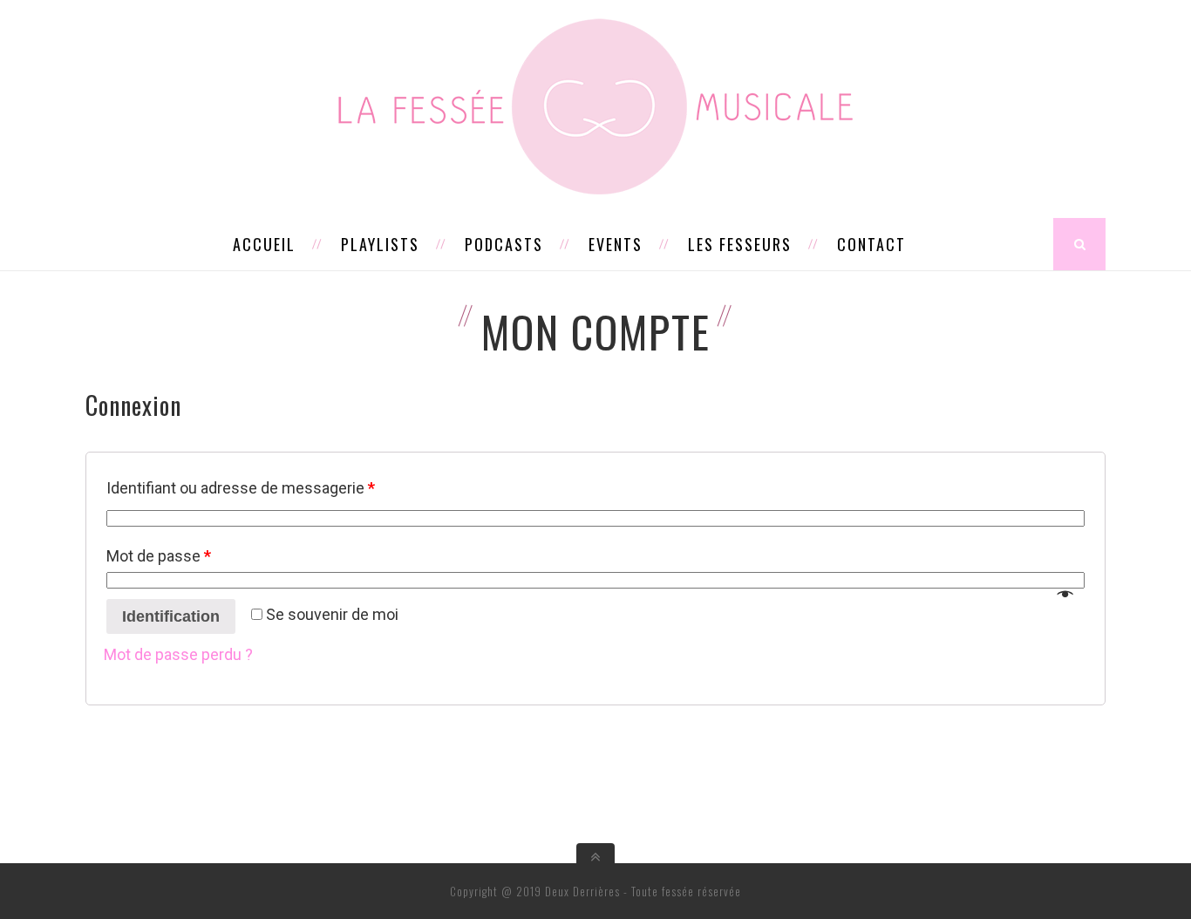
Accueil (264, 244)
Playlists (380, 244)
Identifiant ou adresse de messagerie (240, 488)
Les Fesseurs (740, 244)
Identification (171, 616)
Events (616, 244)
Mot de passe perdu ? (178, 654)
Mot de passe (158, 556)
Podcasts (504, 244)
